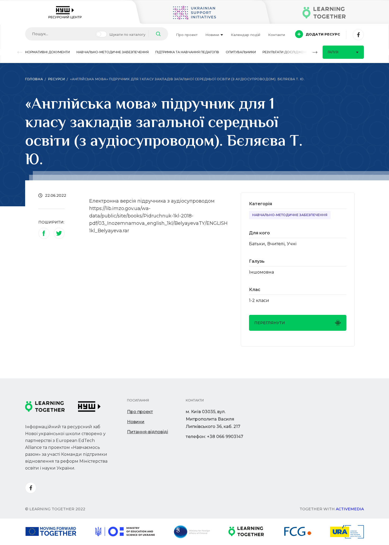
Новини (212, 35)
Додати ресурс (323, 34)
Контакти (276, 35)
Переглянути (269, 322)
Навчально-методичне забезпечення (112, 52)
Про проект (187, 35)
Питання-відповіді (147, 431)
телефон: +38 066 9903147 (214, 436)
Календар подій (245, 35)
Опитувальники (241, 52)
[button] (20, 52)
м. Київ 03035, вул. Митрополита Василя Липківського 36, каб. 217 (213, 419)
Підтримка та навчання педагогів (187, 52)
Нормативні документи (47, 52)
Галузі (333, 52)
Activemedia (350, 509)
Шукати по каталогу (127, 34)
